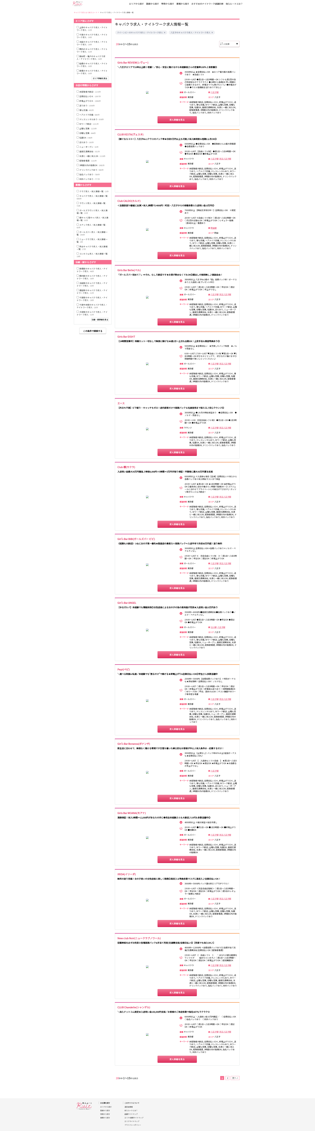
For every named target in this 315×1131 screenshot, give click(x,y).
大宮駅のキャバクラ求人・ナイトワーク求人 (92, 313)
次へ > (235, 1077)
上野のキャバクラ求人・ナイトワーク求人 (92, 28)
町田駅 (214, 228)
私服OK (85, 137)
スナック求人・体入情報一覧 (91, 226)
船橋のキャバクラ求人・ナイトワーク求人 (92, 64)
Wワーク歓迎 (89, 123)
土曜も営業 (88, 128)
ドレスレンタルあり (91, 119)
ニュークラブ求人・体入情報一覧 (92, 240)
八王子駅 (215, 92)
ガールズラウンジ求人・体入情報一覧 (92, 211)
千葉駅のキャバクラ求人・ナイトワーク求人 (92, 298)
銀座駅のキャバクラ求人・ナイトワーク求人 (92, 291)
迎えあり (86, 142)
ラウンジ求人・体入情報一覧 (91, 204)
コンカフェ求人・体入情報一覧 (92, 255)
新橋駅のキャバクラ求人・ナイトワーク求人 (92, 270)
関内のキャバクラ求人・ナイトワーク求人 (92, 50)
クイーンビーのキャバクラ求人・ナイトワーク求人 (140, 32)
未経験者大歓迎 (90, 91)
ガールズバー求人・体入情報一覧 (92, 233)
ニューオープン (89, 146)
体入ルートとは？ (234, 4)
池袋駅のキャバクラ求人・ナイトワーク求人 (92, 284)
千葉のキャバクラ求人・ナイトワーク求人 (92, 36)
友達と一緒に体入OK (92, 156)
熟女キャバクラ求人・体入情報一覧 (92, 247)
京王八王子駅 (225, 158)
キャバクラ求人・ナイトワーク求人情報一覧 (117, 12)
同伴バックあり (89, 179)
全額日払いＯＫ (90, 96)
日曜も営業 (87, 133)
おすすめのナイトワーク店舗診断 (207, 4)
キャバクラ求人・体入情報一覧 (92, 197)
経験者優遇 (88, 160)
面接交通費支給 (89, 151)
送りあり (87, 105)
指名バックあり (89, 174)
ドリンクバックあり (91, 169)
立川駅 (214, 627)
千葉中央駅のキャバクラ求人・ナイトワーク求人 (92, 306)
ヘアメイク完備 (89, 114)
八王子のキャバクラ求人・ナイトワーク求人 (191, 32)
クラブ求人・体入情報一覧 (94, 191)
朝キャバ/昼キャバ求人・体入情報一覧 (92, 219)
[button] (165, 33)
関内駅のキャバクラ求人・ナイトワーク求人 (92, 277)
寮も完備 (86, 110)
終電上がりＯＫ (90, 100)
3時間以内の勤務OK (92, 165)
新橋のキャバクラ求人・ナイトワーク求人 (92, 72)
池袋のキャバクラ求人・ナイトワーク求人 (92, 43)
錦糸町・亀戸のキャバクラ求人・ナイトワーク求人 (91, 57)
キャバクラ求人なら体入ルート (85, 12)
